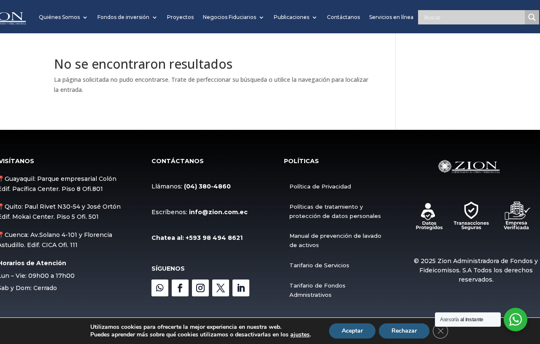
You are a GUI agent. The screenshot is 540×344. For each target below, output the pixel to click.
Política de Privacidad (320, 186)
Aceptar (352, 331)
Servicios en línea (391, 17)
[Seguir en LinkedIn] (240, 288)
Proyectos (180, 17)
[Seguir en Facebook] (180, 288)
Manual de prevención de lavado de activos (335, 240)
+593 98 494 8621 (214, 238)
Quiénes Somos (59, 17)
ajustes (300, 335)
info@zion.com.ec (218, 212)
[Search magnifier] (532, 17)
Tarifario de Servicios (319, 265)
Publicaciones (291, 17)
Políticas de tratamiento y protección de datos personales (335, 211)
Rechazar (404, 331)
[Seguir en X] (220, 288)
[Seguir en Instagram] (200, 288)
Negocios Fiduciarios (229, 17)
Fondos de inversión (123, 17)
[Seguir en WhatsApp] (159, 288)
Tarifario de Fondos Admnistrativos (317, 290)
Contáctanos (343, 17)
